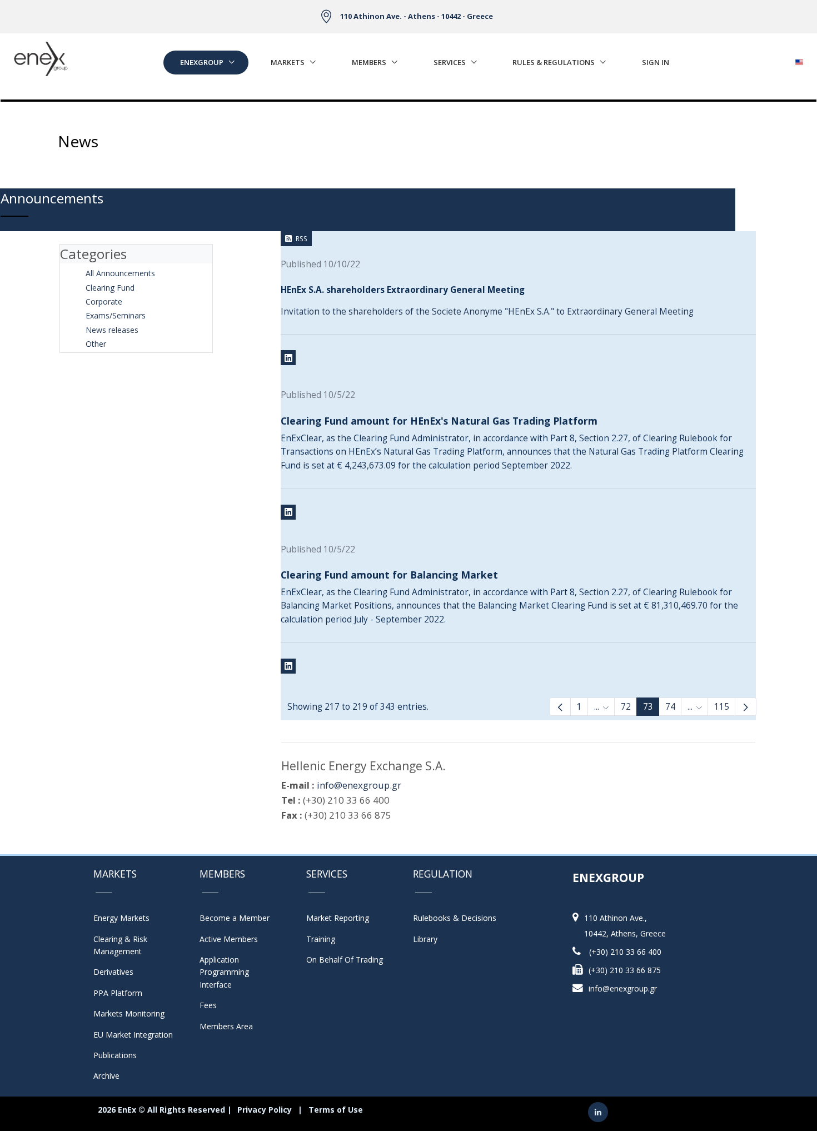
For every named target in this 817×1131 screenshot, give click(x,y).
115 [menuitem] (721, 707)
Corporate (104, 301)
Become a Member (235, 918)
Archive (106, 1075)
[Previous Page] (560, 706)
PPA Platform (117, 993)
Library (425, 939)
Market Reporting (337, 918)
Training (320, 939)
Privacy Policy (264, 1109)
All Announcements (120, 273)
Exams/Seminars (116, 315)
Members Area (226, 1026)
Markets (288, 62)
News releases (112, 330)
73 (648, 707)
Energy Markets (121, 918)
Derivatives (113, 971)
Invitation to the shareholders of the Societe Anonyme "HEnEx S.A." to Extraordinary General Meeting (487, 311)
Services (450, 62)
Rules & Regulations (553, 62)
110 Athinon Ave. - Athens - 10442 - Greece (416, 16)
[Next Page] (745, 706)
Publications (115, 1055)
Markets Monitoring (129, 1013)
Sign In (655, 62)
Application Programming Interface (230, 972)
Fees (208, 1005)
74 (670, 707)
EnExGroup (201, 62)
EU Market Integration (133, 1034)
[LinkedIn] (288, 357)
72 (626, 707)
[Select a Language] (799, 59)
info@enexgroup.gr (359, 785)
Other (96, 343)
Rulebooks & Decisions (454, 918)
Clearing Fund (110, 287)
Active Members (229, 939)
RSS (301, 238)
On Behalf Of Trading (344, 959)
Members (369, 62)
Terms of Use (335, 1109)
